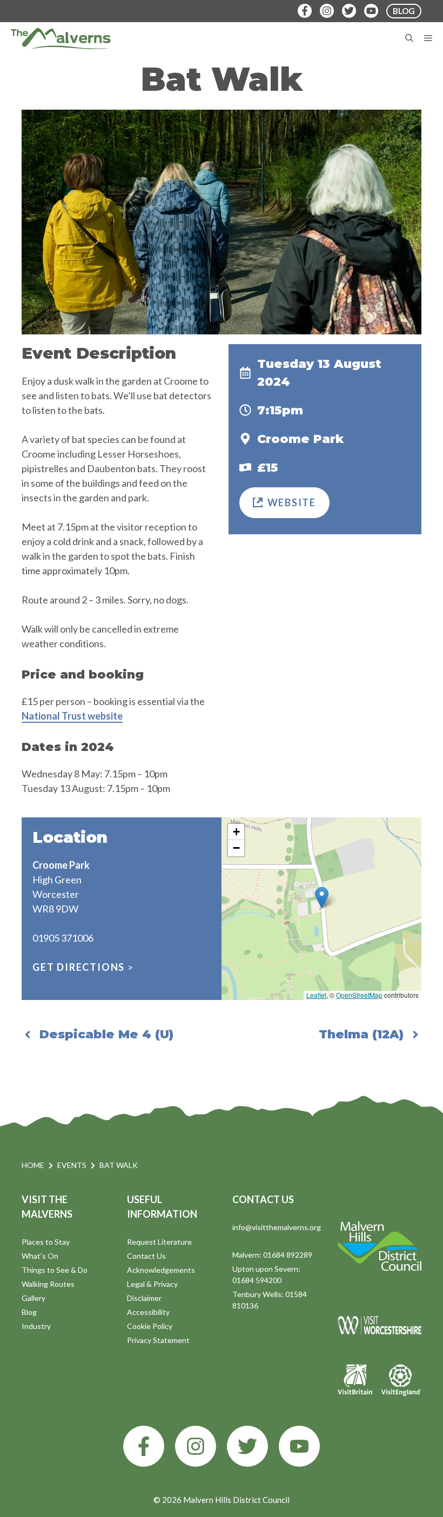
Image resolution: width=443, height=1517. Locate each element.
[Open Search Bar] (409, 38)
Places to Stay (46, 1241)
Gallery (33, 1298)
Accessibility (148, 1312)
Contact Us (146, 1255)
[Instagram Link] (327, 11)
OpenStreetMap (359, 994)
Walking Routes (48, 1283)
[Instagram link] (195, 1446)
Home (33, 1165)
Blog (29, 1312)
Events (71, 1165)
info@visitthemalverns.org (276, 1227)
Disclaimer (144, 1298)
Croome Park (300, 439)
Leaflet (316, 994)
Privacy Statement (158, 1340)
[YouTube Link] (371, 11)
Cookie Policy (149, 1326)
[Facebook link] (143, 1446)
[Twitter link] (247, 1446)
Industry (36, 1326)
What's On (40, 1255)
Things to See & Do (55, 1269)
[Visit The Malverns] (61, 38)
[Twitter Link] (349, 11)
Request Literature (159, 1241)
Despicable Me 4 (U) (106, 1034)
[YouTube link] (299, 1446)
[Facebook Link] (305, 11)
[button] (321, 898)
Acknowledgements (161, 1269)
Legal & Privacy (152, 1283)
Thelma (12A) (361, 1034)
